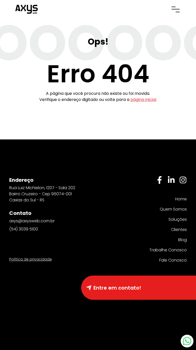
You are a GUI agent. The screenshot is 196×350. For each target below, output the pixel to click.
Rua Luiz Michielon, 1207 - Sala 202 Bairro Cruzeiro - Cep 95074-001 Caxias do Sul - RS (42, 194)
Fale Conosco (173, 260)
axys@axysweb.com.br (32, 221)
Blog (182, 240)
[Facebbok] (159, 180)
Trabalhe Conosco (168, 250)
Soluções (177, 219)
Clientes (179, 229)
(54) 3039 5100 (23, 229)
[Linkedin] (171, 180)
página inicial (143, 99)
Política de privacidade (30, 259)
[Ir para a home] (26, 9)
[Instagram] (183, 180)
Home (181, 199)
